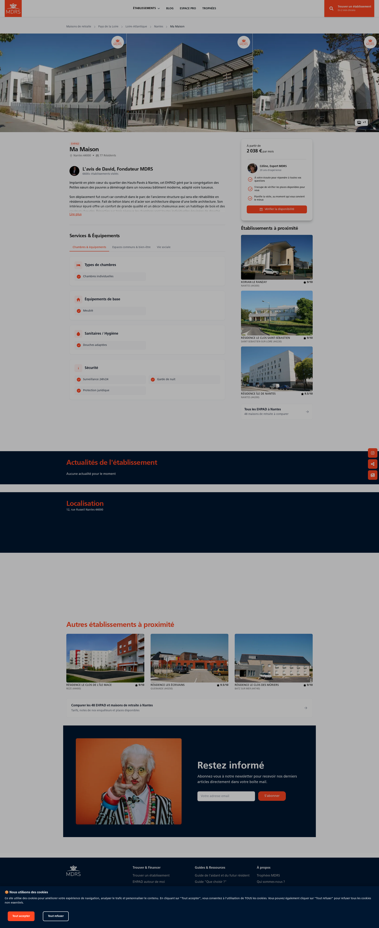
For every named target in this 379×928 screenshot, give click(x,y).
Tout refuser (56, 916)
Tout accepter (21, 916)
